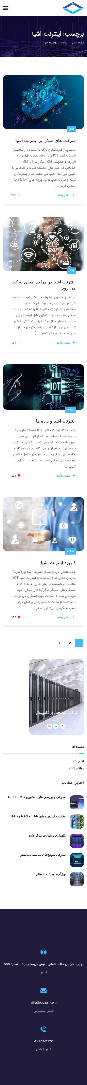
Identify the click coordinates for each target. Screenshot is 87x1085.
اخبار (71, 129)
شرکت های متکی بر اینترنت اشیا (45, 140)
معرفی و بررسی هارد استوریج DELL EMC (37, 797)
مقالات (64, 42)
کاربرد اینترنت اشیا (58, 562)
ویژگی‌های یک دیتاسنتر (51, 874)
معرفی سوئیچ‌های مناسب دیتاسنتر (43, 854)
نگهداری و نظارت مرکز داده (47, 835)
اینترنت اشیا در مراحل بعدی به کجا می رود (44, 285)
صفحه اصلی (78, 42)
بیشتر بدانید (64, 195)
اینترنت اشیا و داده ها (56, 421)
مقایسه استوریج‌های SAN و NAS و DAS (38, 816)
